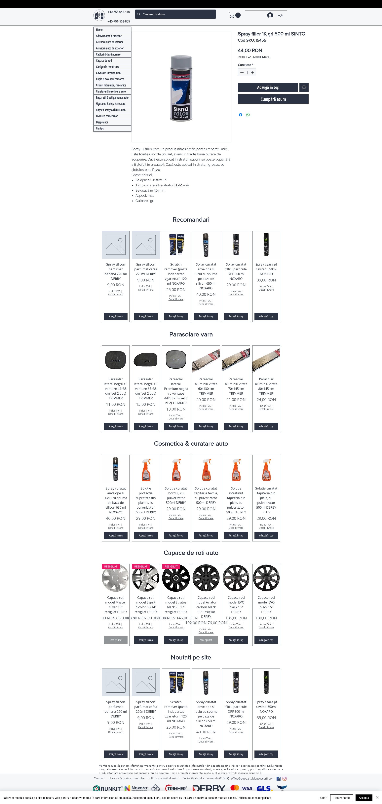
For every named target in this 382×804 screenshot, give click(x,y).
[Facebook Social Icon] (279, 764)
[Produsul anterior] (96, 269)
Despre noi (102, 122)
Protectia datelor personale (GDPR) (205, 764)
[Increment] (253, 72)
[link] (235, 15)
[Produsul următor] (286, 269)
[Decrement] (242, 72)
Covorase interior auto (108, 73)
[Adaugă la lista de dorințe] (304, 87)
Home (99, 30)
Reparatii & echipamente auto (112, 97)
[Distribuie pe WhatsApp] (248, 114)
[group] (191, 269)
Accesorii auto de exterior (110, 48)
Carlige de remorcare (107, 67)
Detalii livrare (261, 56)
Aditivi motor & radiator (109, 36)
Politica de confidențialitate (254, 798)
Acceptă (364, 798)
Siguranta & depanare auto (110, 104)
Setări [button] (323, 798)
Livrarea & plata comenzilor (126, 764)
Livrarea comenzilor (107, 116)
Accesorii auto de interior (109, 42)
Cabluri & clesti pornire (108, 54)
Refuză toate (342, 798)
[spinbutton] (247, 72)
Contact (100, 128)
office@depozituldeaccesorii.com (252, 764)
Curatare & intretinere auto (111, 91)
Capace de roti (104, 60)
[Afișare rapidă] (116, 245)
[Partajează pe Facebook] (240, 114)
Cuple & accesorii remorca (110, 79)
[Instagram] (284, 764)
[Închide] (377, 797)
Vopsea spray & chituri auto (111, 110)
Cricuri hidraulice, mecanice (111, 85)
